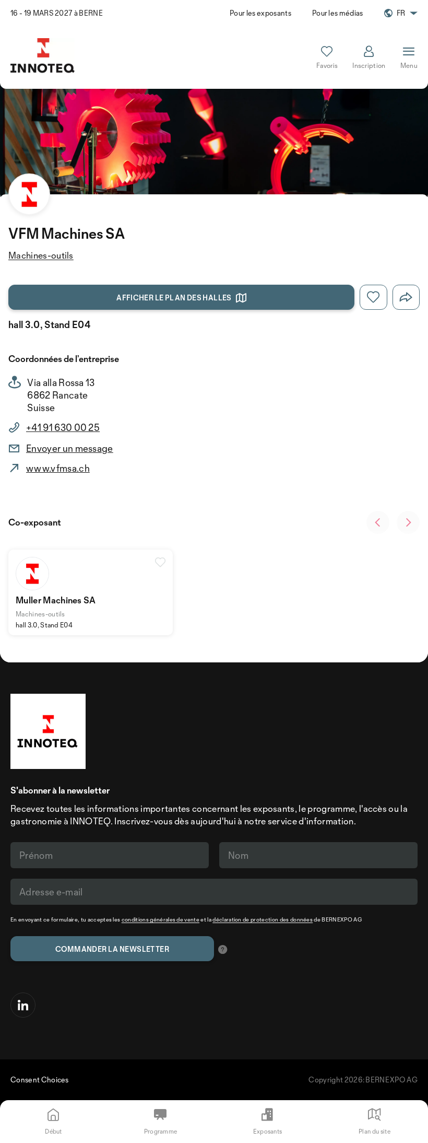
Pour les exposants (260, 12)
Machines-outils (41, 255)
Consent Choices (39, 1079)
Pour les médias (337, 12)
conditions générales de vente (160, 919)
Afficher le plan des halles (174, 297)
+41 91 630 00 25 (63, 427)
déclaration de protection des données (262, 919)
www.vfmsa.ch (58, 468)
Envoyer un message (69, 448)
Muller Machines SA (56, 599)
